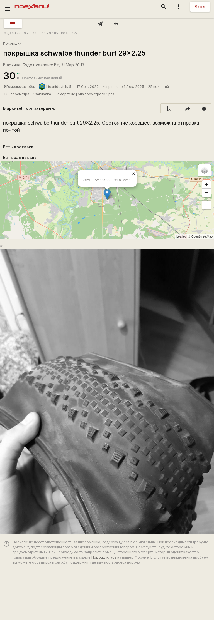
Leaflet (181, 236)
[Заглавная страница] (32, 4)
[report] (204, 108)
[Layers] (204, 170)
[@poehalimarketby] (100, 23)
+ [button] (206, 184)
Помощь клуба (103, 557)
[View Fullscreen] (206, 205)
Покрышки (12, 43)
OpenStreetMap (202, 236)
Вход (200, 6)
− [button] (206, 192)
